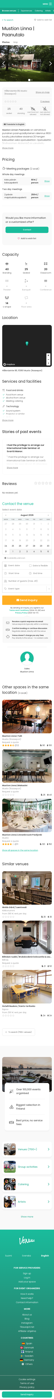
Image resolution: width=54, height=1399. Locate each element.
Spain (28, 1343)
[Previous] (8, 716)
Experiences (26, 10)
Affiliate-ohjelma (27, 1331)
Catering (39, 10)
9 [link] (48, 529)
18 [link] (13, 540)
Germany (28, 1360)
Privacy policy (27, 1387)
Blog (27, 1318)
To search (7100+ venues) (20, 1032)
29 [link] (20, 523)
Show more (7, 148)
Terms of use (27, 1383)
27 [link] (6, 523)
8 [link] (41, 529)
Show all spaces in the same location (20, 850)
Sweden (28, 1355)
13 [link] (27, 534)
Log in (27, 1277)
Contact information (27, 1302)
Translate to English (15, 124)
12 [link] (20, 534)
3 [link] (5, 529)
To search (8, 20)
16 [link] (48, 534)
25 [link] (13, 546)
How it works (27, 1294)
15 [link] (41, 534)
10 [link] (6, 534)
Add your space (27, 1281)
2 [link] (48, 523)
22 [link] (41, 540)
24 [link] (6, 546)
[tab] (27, 181)
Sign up (27, 1273)
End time (37, 573)
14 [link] (34, 534)
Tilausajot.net (27, 1327)
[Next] (45, 716)
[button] (4, 63)
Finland (29, 1351)
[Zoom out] (48, 359)
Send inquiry (29, 600)
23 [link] (48, 540)
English (45, 1255)
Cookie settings (27, 1379)
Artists (48, 10)
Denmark (29, 1347)
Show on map (43, 92)
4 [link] (13, 529)
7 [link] (34, 529)
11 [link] (12, 534)
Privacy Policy (21, 613)
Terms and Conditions (19, 610)
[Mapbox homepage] (9, 364)
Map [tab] (15, 42)
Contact (27, 229)
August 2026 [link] (27, 515)
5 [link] (19, 529)
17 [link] (6, 540)
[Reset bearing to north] (48, 363)
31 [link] (34, 523)
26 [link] (20, 546)
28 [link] (13, 523)
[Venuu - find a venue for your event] (7, 3)
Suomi (8, 1255)
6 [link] (27, 529)
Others (29, 1364)
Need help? (27, 1298)
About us (27, 1314)
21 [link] (34, 540)
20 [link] (27, 540)
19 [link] (20, 540)
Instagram (27, 1323)
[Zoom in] (48, 355)
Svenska (26, 1255)
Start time (14, 573)
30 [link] (27, 523)
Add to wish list (44, 19)
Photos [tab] (6, 42)
